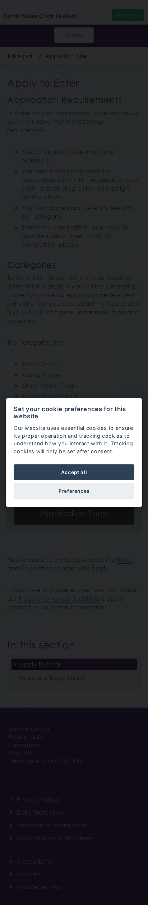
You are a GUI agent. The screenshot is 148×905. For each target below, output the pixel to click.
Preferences (74, 491)
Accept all (74, 472)
